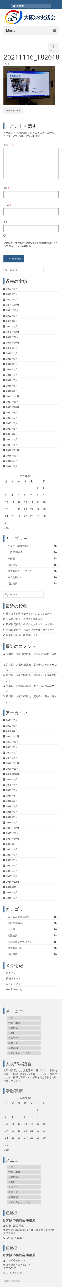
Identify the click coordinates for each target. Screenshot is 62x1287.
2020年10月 (12, 342)
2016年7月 (12, 466)
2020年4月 (12, 353)
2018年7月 (12, 369)
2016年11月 (12, 455)
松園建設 (12, 564)
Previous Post (13, 110)
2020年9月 (12, 348)
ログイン (11, 973)
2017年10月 (12, 407)
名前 (6, 188)
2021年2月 (12, 321)
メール (7, 205)
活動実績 (12, 583)
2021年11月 (12, 310)
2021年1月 (12, 326)
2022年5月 (12, 294)
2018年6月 (12, 375)
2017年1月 (12, 444)
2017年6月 (12, 423)
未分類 (11, 558)
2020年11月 (12, 337)
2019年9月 (12, 358)
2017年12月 (12, 396)
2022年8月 (12, 288)
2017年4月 (12, 434)
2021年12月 (12, 305)
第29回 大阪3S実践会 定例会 (23, 675)
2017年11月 (12, 401)
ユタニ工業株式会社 (18, 546)
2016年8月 (12, 461)
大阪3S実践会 (15, 552)
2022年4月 (12, 299)
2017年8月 (12, 412)
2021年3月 (12, 315)
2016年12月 (12, 450)
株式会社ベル (15, 577)
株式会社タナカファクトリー (23, 571)
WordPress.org (14, 989)
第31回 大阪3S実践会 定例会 (23, 654)
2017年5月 (12, 428)
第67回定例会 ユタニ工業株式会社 (25, 619)
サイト (6, 222)
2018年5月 (12, 380)
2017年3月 (12, 439)
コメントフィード (15, 983)
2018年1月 (12, 391)
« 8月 (6, 528)
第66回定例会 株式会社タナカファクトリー (30, 624)
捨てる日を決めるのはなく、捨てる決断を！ (30, 613)
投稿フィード (13, 978)
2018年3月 (12, 385)
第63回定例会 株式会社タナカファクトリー (30, 629)
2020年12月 (12, 331)
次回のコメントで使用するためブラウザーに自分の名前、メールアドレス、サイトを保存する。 (30, 244)
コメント (8, 145)
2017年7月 (12, 418)
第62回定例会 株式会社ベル (22, 635)
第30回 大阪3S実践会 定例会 (23, 664)
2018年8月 (12, 364)
